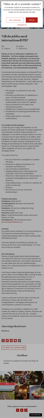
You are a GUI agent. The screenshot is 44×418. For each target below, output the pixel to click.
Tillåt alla (32, 20)
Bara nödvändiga (15, 20)
